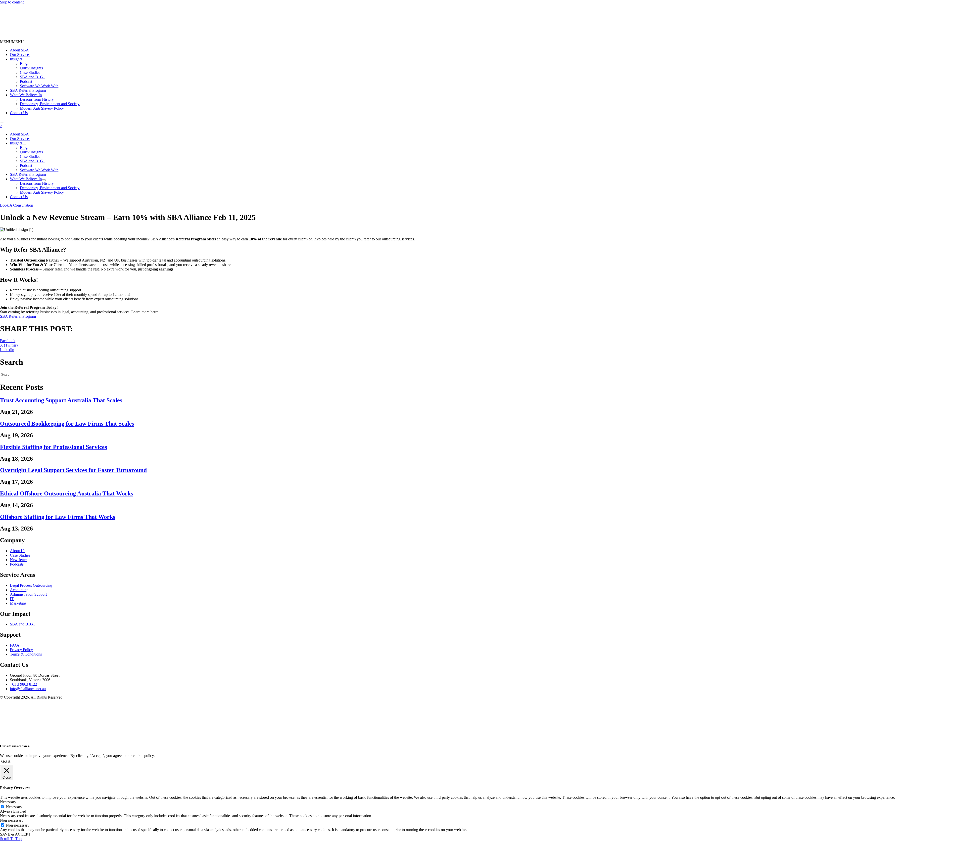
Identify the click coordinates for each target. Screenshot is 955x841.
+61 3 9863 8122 (23, 684)
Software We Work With (39, 86)
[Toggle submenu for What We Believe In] (44, 180)
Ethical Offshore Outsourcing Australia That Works (66, 493)
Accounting (19, 590)
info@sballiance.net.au (28, 689)
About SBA (19, 50)
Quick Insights (31, 68)
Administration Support (28, 594)
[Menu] (2, 122)
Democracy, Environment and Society (50, 104)
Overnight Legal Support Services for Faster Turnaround (73, 470)
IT (12, 599)
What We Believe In (26, 95)
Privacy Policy (21, 650)
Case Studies (30, 72)
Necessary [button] (8, 802)
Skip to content (12, 2)
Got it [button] (5, 761)
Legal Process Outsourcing (31, 585)
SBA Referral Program (28, 90)
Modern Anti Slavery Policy (42, 108)
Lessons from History (37, 99)
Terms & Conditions (26, 654)
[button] (12, 42)
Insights (16, 59)
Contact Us (19, 113)
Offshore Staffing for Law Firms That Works (57, 517)
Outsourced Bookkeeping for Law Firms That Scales (67, 423)
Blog (24, 63)
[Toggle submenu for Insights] (24, 144)
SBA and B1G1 (32, 77)
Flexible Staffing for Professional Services (53, 447)
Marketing (18, 603)
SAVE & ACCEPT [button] (15, 834)
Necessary (14, 807)
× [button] (1, 126)
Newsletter (18, 560)
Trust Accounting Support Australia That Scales (61, 400)
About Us (17, 551)
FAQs (14, 645)
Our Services (20, 54)
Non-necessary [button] (11, 820)
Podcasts (17, 564)
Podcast (26, 81)
